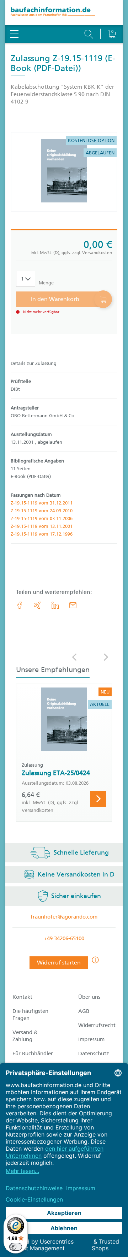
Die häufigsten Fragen (30, 1014)
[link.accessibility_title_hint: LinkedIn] (55, 605)
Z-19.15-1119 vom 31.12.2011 (42, 503)
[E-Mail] (72, 605)
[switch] (15, 1247)
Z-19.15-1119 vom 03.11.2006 (42, 518)
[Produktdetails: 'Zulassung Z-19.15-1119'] (63, 172)
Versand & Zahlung (25, 1036)
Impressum (91, 1039)
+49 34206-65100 (64, 938)
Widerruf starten (59, 962)
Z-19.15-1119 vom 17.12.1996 (42, 534)
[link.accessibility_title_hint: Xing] (37, 605)
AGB (83, 1011)
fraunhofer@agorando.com (64, 917)
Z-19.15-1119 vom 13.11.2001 (42, 526)
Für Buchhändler (32, 1053)
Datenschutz (93, 1053)
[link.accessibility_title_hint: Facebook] (19, 605)
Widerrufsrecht (97, 1025)
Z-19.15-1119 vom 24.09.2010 (42, 510)
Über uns (89, 997)
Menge (46, 282)
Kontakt (22, 997)
